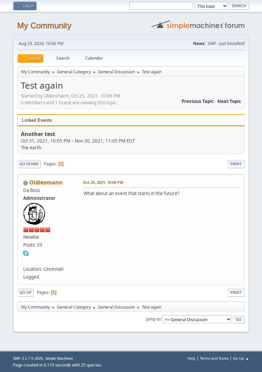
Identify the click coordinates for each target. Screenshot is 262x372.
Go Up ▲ (241, 358)
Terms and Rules (214, 358)
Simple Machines (59, 358)
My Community (44, 25)
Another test (38, 134)
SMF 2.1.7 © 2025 (28, 358)
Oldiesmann (46, 182)
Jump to (153, 319)
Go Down (29, 163)
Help (191, 358)
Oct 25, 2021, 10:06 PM (103, 182)
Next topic (229, 101)
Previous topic (197, 101)
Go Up (25, 292)
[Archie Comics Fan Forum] (26, 260)
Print (236, 163)
